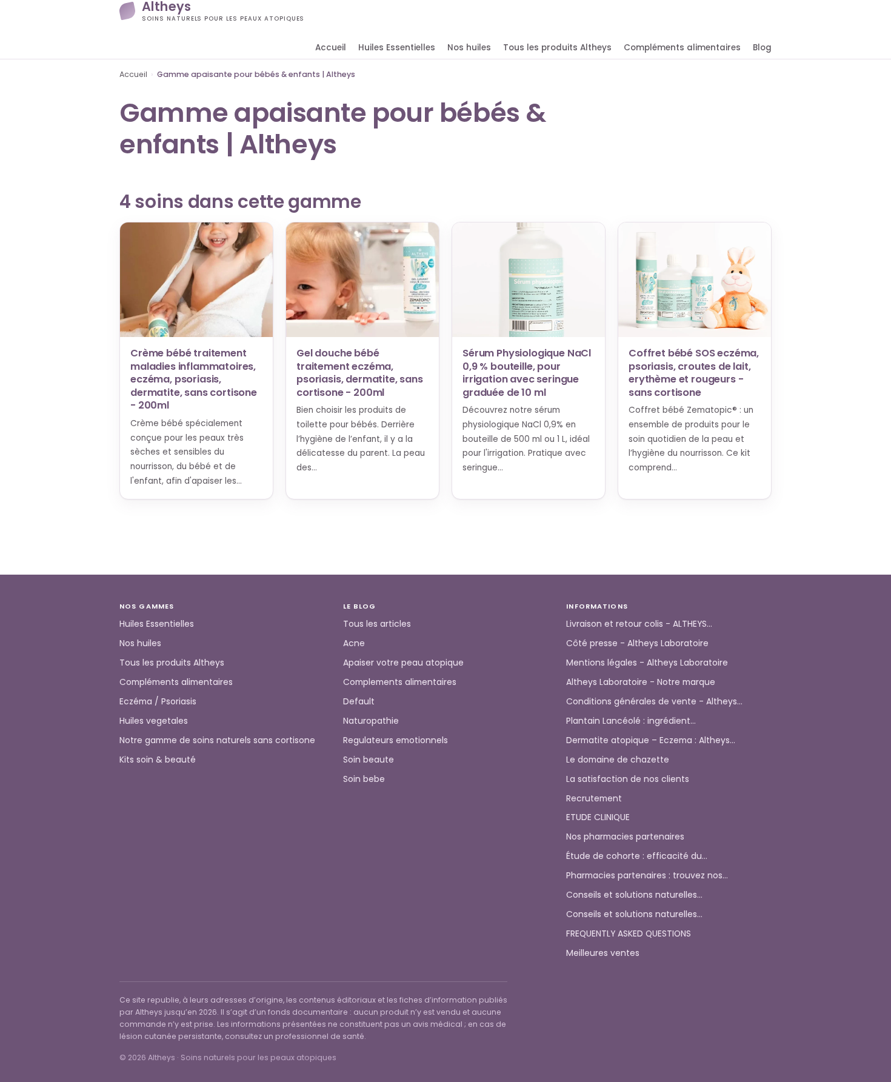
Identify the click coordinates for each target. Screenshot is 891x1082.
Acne (354, 643)
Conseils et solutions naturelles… (634, 895)
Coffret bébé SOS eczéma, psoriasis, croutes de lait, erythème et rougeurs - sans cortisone (694, 372)
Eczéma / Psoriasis (157, 701)
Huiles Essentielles (396, 47)
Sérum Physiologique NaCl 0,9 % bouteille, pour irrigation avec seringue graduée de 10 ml (526, 372)
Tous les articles (377, 624)
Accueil (330, 47)
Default (359, 701)
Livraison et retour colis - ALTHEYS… (639, 624)
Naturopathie (371, 721)
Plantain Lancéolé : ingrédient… (631, 721)
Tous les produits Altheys (557, 47)
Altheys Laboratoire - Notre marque (640, 682)
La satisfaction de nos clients (627, 779)
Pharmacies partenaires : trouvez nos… (647, 875)
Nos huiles (469, 47)
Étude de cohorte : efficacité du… (636, 856)
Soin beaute (368, 759)
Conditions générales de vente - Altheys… (654, 701)
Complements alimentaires (399, 682)
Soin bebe (364, 779)
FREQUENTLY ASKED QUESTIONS (628, 933)
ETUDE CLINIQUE (598, 817)
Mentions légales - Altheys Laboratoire (647, 662)
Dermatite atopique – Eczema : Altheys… (650, 740)
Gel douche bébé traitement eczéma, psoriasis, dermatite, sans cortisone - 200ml (359, 372)
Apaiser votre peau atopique (403, 662)
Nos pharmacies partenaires (625, 836)
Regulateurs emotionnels (395, 740)
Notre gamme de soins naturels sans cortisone (217, 740)
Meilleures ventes (602, 953)
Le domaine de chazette (617, 759)
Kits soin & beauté (157, 759)
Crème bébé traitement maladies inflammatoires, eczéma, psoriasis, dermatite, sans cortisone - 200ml (193, 379)
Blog (762, 47)
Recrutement (594, 798)
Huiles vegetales (153, 721)
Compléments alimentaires (682, 47)
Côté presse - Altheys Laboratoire (637, 643)
